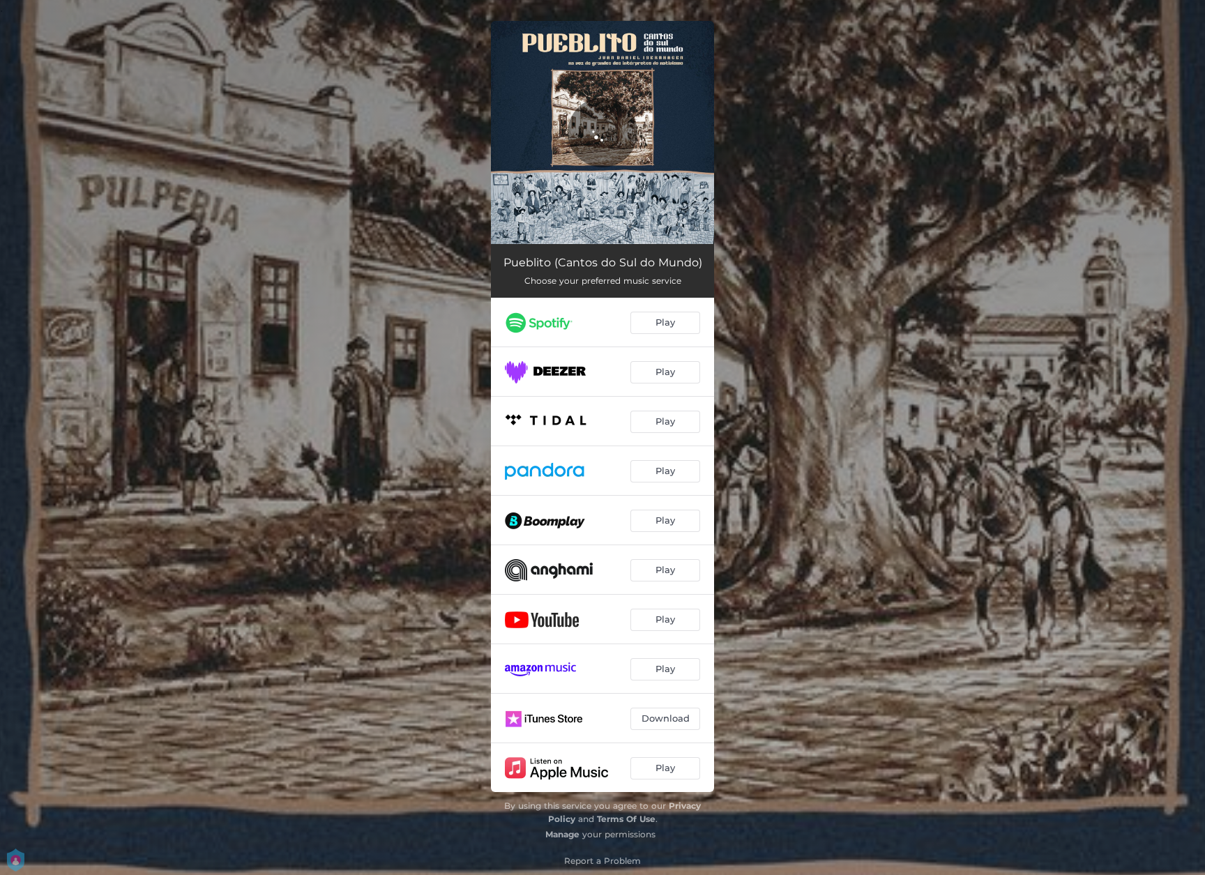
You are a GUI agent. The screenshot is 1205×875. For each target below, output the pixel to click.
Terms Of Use (626, 819)
